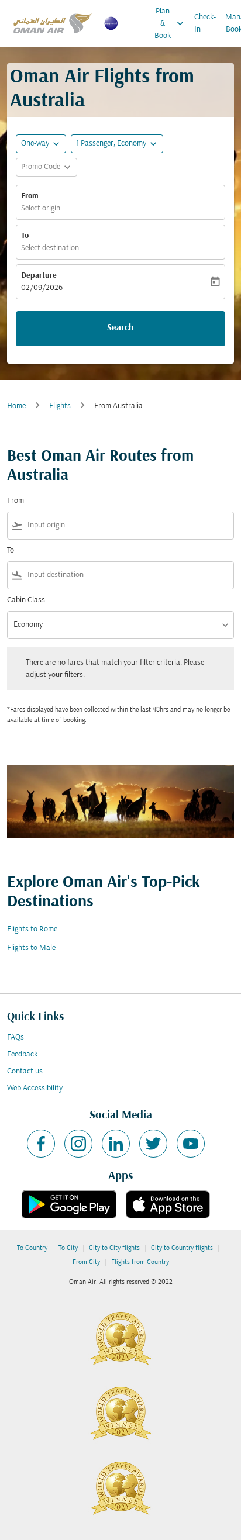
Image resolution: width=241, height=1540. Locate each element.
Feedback (22, 1054)
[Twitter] (153, 1144)
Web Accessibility (35, 1088)
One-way (35, 143)
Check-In (205, 23)
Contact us (25, 1071)
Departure (39, 275)
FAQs (15, 1037)
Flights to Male (31, 948)
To (25, 236)
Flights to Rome (32, 929)
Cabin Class (26, 600)
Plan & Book (170, 23)
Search (120, 328)
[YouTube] (191, 1144)
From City (86, 1262)
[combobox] (128, 525)
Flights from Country (140, 1262)
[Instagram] (78, 1144)
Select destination (50, 248)
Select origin (40, 208)
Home (16, 406)
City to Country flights (182, 1248)
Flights (60, 406)
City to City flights (114, 1248)
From (30, 196)
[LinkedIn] (116, 1144)
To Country (32, 1248)
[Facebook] (41, 1144)
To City (68, 1248)
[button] (117, 143)
